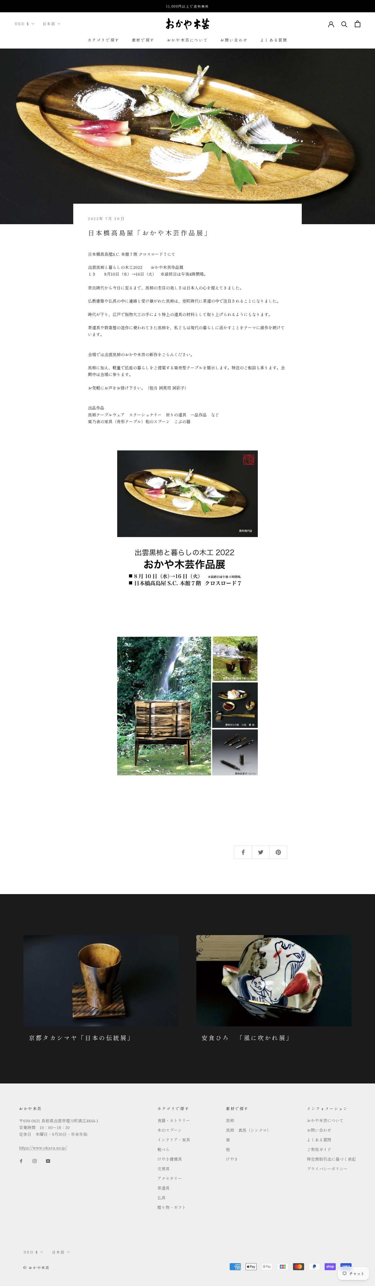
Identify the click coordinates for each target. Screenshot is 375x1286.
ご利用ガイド (319, 1149)
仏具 (161, 1198)
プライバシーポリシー (327, 1169)
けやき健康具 (169, 1159)
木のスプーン (169, 1130)
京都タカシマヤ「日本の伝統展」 (81, 1037)
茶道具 (163, 1188)
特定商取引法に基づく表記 (331, 1159)
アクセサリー (169, 1178)
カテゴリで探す (104, 40)
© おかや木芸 (36, 1267)
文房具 (163, 1169)
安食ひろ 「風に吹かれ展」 (247, 1037)
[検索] (344, 24)
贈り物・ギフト (171, 1207)
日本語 (49, 23)
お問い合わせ (234, 40)
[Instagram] (35, 1160)
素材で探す (143, 40)
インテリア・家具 (173, 1140)
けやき (232, 1159)
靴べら (163, 1149)
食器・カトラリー (173, 1120)
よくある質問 (274, 40)
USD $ (22, 23)
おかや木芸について (187, 40)
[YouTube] (48, 1160)
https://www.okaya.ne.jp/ (43, 1147)
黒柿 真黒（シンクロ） (248, 1130)
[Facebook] (21, 1160)
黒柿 (230, 1120)
